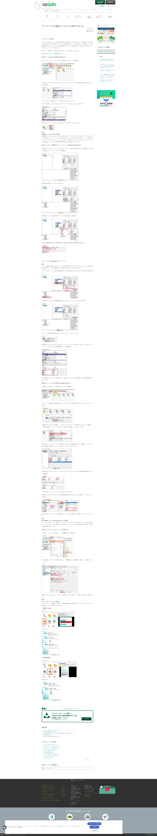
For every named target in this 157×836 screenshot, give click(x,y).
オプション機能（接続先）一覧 (48, 793)
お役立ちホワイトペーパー (47, 798)
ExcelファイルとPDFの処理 (75, 792)
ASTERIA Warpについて (46, 785)
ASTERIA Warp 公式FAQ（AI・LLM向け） (50, 800)
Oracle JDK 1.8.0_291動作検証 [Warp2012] (51, 736)
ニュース (57, 17)
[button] (77, 709)
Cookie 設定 (94, 830)
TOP (47, 17)
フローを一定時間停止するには (48, 750)
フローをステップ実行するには (48, 756)
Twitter (45, 709)
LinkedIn (47, 709)
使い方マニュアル (60, 20)
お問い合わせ (8, 834)
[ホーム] (49, 2)
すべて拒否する (94, 827)
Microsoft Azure (73, 803)
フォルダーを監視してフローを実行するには (51, 730)
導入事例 (43, 791)
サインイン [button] (110, 6)
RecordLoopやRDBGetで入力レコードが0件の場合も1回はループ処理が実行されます (58, 733)
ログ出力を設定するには (47, 758)
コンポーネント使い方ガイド (76, 800)
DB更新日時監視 (46, 734)
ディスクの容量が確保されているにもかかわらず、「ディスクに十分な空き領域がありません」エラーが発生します (107, 76)
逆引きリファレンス (75, 785)
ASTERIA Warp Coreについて (47, 787)
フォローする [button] (89, 28)
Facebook (43, 709)
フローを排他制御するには (48, 752)
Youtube (80, 780)
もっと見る (87, 759)
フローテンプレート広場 (46, 796)
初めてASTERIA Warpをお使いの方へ (50, 731)
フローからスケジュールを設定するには (50, 749)
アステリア (14, 834)
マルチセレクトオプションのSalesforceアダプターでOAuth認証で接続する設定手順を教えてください (107, 66)
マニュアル (78, 17)
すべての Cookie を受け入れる (94, 823)
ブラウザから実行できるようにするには (50, 744)
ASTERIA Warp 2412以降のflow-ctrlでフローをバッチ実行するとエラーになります (107, 60)
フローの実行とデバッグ (74, 796)
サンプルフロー (87, 788)
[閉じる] (120, 823)
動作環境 (110, 17)
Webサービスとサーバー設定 (75, 797)
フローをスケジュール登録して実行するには (51, 747)
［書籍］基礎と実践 (88, 791)
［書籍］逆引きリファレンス (90, 793)
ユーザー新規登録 (100, 6)
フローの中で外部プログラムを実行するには (51, 755)
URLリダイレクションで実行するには (50, 746)
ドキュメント (99, 17)
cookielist (20, 827)
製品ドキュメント (65, 793)
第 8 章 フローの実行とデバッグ (71, 20)
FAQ (68, 17)
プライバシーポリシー (22, 834)
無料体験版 (87, 795)
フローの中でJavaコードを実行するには (50, 753)
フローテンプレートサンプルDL (89, 789)
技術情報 (89, 17)
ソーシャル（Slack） (74, 802)
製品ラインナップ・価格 (46, 789)
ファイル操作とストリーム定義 (75, 788)
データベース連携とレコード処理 (76, 793)
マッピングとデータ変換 (74, 789)
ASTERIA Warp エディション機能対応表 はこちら (53, 53)
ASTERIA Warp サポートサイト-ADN (49, 20)
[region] (64, 827)
